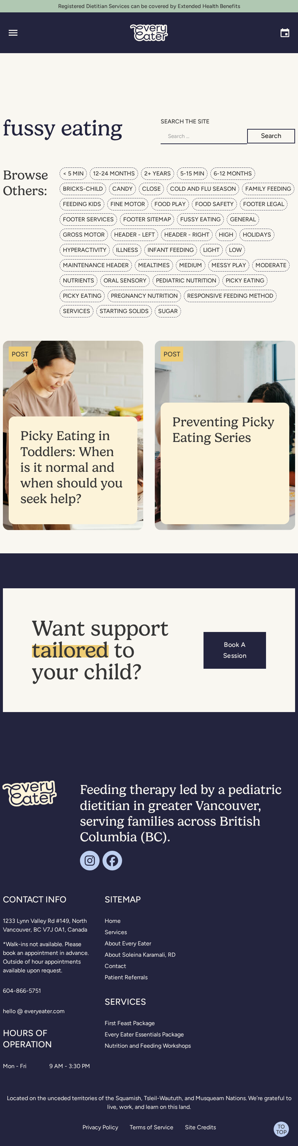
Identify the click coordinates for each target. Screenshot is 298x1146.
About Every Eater (128, 943)
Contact (115, 966)
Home (113, 920)
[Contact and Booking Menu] (285, 32)
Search (271, 135)
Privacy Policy (100, 1127)
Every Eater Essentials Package (144, 1034)
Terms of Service (151, 1127)
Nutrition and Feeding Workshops (148, 1045)
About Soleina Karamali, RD (140, 954)
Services (116, 932)
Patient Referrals (126, 977)
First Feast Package (130, 1023)
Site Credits (200, 1127)
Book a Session (235, 650)
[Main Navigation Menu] (13, 32)
